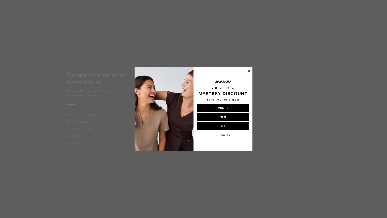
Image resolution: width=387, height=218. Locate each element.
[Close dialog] (248, 71)
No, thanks (223, 135)
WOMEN (223, 107)
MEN (223, 117)
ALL (223, 126)
